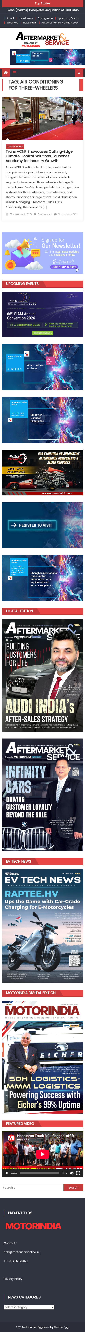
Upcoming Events (68, 18)
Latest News (26, 18)
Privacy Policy (13, 1279)
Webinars (12, 22)
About (10, 18)
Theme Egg (61, 1327)
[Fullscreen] (78, 1173)
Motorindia (44, 214)
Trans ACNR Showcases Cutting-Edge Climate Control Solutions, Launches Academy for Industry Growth (39, 156)
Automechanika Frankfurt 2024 (60, 22)
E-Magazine (45, 18)
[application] (42, 1154)
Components (15, 146)
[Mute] (72, 1173)
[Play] (7, 1173)
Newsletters (30, 22)
